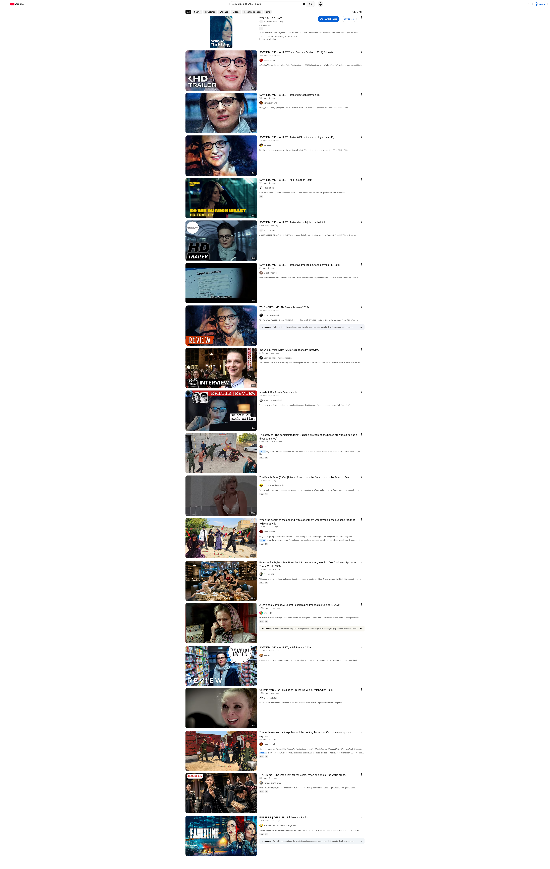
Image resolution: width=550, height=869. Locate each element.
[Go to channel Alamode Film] (261, 230)
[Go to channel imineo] (261, 613)
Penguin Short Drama (272, 783)
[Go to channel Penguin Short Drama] (261, 783)
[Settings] (528, 4)
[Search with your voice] (320, 4)
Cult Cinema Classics (272, 485)
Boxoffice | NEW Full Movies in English (279, 826)
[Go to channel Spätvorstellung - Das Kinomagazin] (261, 358)
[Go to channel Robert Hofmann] (261, 315)
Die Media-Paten (270, 698)
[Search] (310, 4)
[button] (315, 327)
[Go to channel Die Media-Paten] (261, 698)
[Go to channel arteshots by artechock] (261, 400)
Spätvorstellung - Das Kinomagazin (278, 358)
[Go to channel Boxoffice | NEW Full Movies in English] (261, 825)
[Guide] (5, 4)
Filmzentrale (269, 188)
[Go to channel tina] (261, 447)
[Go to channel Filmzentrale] (261, 188)
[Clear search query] (304, 4)
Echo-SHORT (269, 574)
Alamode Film (269, 230)
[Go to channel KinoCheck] (261, 60)
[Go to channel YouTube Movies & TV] (261, 22)
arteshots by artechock (273, 400)
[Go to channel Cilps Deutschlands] (261, 273)
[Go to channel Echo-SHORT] (261, 574)
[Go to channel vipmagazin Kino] (261, 103)
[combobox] (267, 4)
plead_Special (269, 532)
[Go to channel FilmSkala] (261, 655)
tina (265, 447)
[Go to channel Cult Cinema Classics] (261, 485)
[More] (361, 327)
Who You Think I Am (270, 17)
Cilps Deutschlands (271, 273)
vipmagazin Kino (270, 103)
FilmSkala (268, 656)
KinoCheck (268, 60)
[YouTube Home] (17, 4)
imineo (266, 613)
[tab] (188, 12)
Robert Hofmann (270, 315)
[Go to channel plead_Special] (261, 532)
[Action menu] (362, 17)
